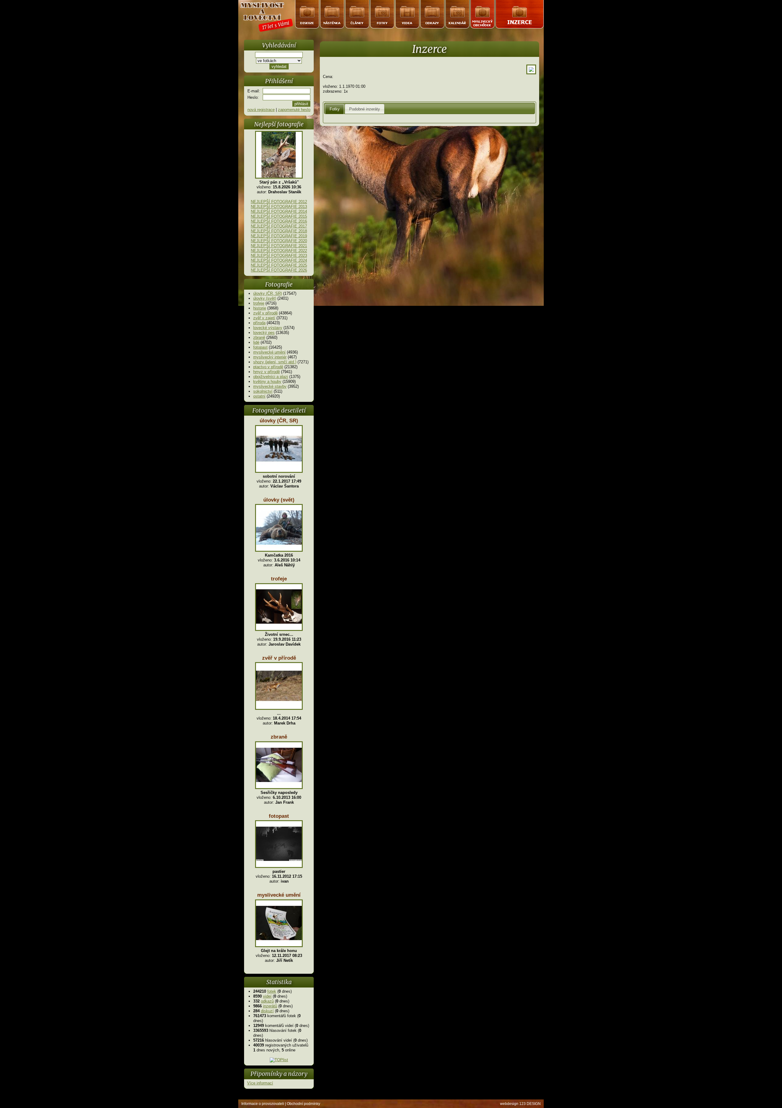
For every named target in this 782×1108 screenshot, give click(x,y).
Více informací (260, 1083)
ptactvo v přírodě (268, 367)
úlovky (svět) (264, 298)
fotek (271, 991)
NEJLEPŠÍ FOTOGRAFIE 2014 (279, 211)
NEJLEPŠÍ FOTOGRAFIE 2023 (279, 255)
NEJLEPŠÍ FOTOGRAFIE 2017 (279, 226)
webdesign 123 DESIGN (520, 1104)
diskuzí (267, 1011)
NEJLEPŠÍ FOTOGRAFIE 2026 (279, 270)
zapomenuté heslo (294, 109)
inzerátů (270, 1006)
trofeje (258, 303)
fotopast (260, 347)
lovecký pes (264, 332)
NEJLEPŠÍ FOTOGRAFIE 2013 (279, 206)
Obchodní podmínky (303, 1104)
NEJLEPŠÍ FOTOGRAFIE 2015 (279, 216)
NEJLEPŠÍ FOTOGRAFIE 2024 (279, 260)
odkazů (267, 1001)
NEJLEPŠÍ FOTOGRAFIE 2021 (279, 245)
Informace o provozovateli (262, 1104)
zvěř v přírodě (265, 313)
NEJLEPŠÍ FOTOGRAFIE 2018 (279, 231)
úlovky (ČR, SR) (267, 293)
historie (259, 308)
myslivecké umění (269, 352)
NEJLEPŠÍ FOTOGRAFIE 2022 (279, 250)
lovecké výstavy (267, 327)
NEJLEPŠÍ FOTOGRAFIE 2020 (279, 241)
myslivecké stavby (270, 386)
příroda (259, 323)
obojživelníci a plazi (270, 376)
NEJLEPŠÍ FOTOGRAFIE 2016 (279, 221)
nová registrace (261, 109)
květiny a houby (267, 381)
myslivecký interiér (270, 357)
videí (267, 996)
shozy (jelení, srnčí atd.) (274, 362)
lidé (256, 342)
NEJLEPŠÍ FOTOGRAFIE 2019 (279, 236)
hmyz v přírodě (266, 371)
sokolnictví (262, 391)
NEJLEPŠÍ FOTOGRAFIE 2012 (279, 201)
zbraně (259, 337)
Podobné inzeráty (364, 109)
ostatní (259, 396)
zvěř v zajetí (264, 318)
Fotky (335, 109)
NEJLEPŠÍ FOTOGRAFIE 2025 (279, 265)
